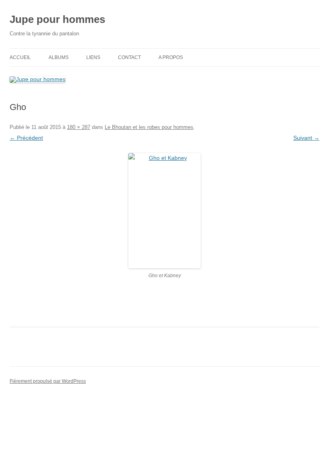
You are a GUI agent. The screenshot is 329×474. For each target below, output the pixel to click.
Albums (59, 57)
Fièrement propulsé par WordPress (48, 381)
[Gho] (164, 210)
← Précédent (26, 138)
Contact (129, 57)
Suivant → (306, 138)
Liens (93, 57)
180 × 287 (78, 127)
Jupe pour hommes (57, 19)
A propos (170, 57)
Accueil (20, 57)
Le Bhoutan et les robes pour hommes (149, 127)
